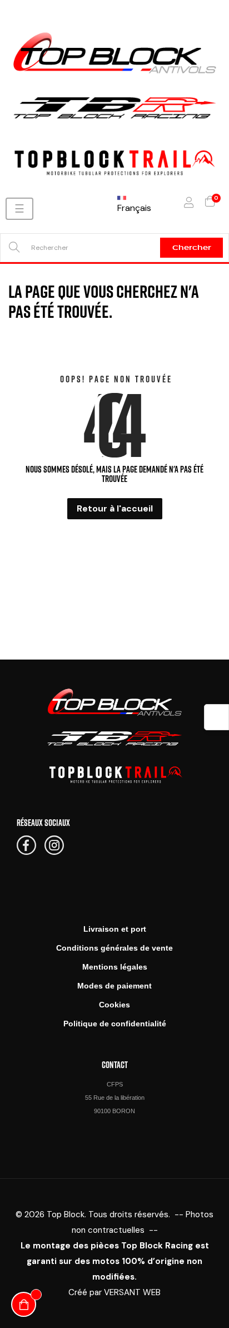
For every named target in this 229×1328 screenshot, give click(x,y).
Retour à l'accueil (115, 508)
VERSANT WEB (132, 1292)
